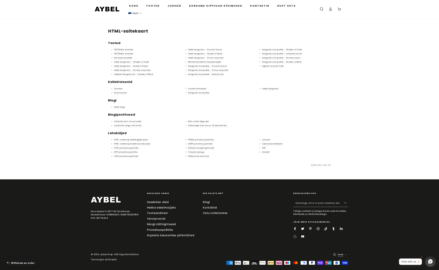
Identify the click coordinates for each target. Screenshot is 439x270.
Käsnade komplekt (123, 58)
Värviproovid (156, 219)
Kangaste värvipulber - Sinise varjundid (208, 70)
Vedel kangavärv (270, 88)
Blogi (206, 202)
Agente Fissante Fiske (273, 66)
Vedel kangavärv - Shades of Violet (131, 62)
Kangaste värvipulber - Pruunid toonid (207, 66)
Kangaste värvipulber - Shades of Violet (282, 49)
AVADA (314, 165)
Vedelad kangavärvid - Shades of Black (133, 74)
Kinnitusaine (120, 92)
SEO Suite (322, 165)
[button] (135, 13)
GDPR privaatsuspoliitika (200, 144)
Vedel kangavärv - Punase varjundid (132, 70)
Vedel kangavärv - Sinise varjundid (205, 58)
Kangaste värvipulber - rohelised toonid (282, 53)
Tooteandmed (157, 213)
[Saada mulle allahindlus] (346, 203)
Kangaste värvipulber (199, 92)
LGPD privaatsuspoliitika (126, 156)
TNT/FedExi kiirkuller (123, 49)
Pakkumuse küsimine (198, 156)
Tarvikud (118, 88)
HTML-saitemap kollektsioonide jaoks (132, 144)
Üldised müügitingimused (201, 148)
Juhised (266, 139)
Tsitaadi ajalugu (196, 152)
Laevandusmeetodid (272, 144)
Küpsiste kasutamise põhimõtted (170, 235)
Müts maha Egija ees (198, 121)
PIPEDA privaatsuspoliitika (201, 139)
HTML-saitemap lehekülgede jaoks (131, 139)
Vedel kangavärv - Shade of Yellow (205, 53)
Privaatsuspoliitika (160, 230)
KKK (264, 148)
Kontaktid (210, 208)
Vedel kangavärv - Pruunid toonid (205, 49)
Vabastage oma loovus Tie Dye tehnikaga (208, 125)
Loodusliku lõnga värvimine (127, 125)
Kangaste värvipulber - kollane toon (206, 74)
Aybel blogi (119, 107)
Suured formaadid (197, 88)
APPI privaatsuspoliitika (126, 152)
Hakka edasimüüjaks (161, 208)
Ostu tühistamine (215, 213)
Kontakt (266, 152)
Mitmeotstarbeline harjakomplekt (204, 62)
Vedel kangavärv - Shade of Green (131, 66)
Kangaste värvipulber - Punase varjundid (283, 58)
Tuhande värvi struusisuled (127, 121)
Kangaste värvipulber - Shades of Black (282, 62)
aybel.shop (106, 254)
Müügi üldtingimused (161, 224)
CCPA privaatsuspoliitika (126, 148)
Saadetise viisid (158, 202)
